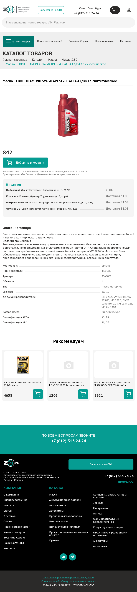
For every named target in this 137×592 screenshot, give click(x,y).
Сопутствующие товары (108, 527)
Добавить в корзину (30, 162)
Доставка (10, 516)
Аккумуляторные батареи (65, 500)
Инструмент (100, 508)
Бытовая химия (58, 521)
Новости (9, 505)
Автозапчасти (57, 505)
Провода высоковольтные (66, 516)
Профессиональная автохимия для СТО (68, 534)
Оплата (8, 521)
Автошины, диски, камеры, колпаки (110, 496)
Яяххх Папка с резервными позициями (110, 534)
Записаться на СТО (51, 9)
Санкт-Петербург (90, 8)
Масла (53, 494)
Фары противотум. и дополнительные (106, 520)
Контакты (125, 41)
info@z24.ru (125, 481)
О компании (11, 494)
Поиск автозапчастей (49, 41)
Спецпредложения (15, 500)
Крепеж (54, 540)
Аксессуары (100, 540)
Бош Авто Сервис (78, 41)
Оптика (97, 513)
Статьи (8, 510)
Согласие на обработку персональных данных (68, 581)
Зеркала (98, 502)
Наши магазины (104, 41)
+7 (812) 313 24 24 (86, 13)
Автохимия (100, 546)
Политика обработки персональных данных (68, 577)
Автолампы (56, 510)
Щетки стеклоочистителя (64, 526)
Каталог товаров (21, 41)
